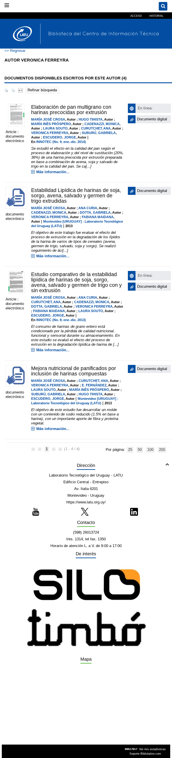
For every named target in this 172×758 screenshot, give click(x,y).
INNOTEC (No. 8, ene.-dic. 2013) (61, 320)
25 (130, 449)
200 (162, 449)
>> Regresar (15, 51)
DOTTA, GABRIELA (95, 212)
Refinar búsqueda (42, 90)
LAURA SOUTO (55, 128)
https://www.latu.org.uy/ (86, 502)
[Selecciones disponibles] (20, 90)
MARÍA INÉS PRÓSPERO (51, 124)
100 (150, 449)
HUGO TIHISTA (91, 119)
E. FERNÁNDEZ (94, 385)
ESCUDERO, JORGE (59, 137)
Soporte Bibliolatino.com (145, 753)
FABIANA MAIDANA (98, 217)
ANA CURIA (87, 208)
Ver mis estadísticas (152, 749)
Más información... (52, 172)
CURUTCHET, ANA (96, 128)
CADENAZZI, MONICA (102, 124)
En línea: (145, 108)
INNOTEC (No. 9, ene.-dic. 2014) (61, 142)
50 (140, 449)
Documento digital (152, 119)
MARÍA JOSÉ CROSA (48, 119)
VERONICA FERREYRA (49, 133)
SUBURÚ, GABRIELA (99, 133)
